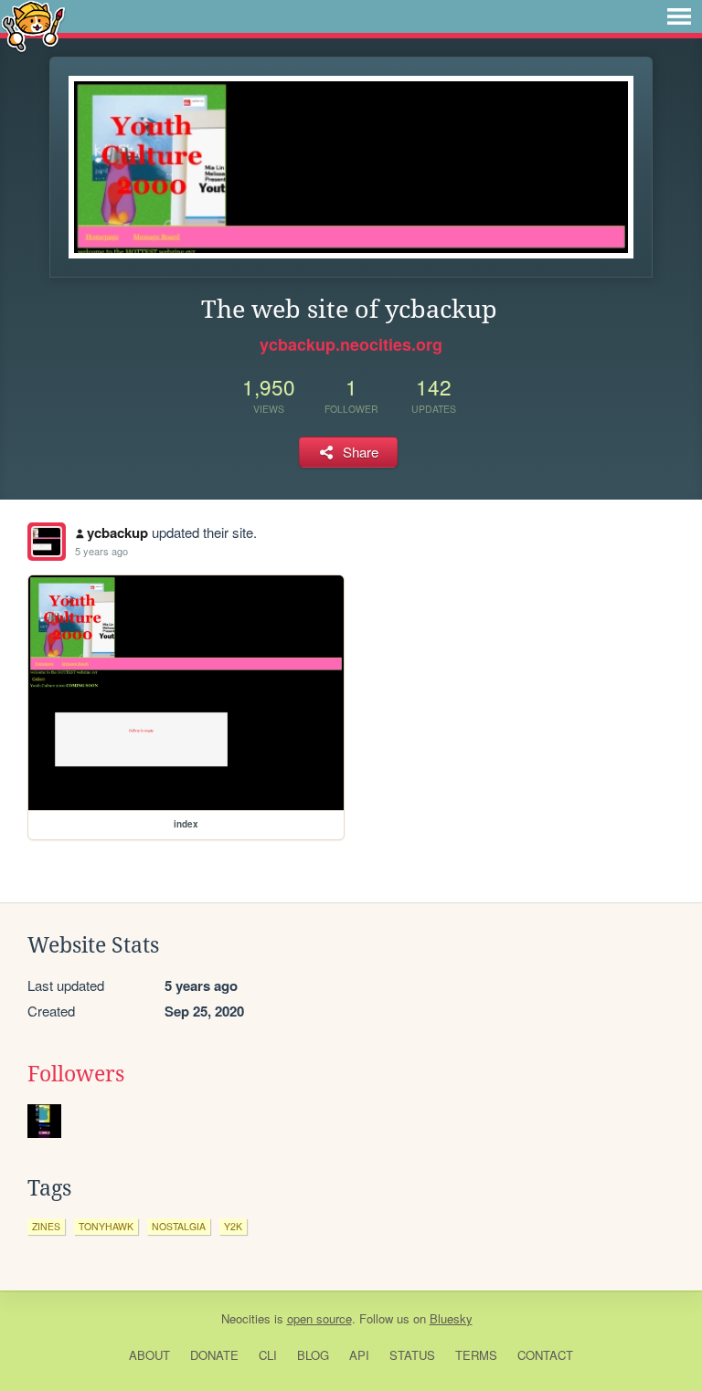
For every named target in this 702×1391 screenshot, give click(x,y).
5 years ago (101, 550)
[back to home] (33, 25)
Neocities (246, 1318)
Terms (476, 1355)
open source (319, 1318)
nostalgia (179, 1226)
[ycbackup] (46, 541)
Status (412, 1355)
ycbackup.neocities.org (351, 344)
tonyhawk (106, 1226)
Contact (545, 1355)
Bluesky (451, 1318)
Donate (214, 1355)
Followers (75, 1074)
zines (46, 1226)
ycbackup (117, 532)
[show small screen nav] (679, 16)
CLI (268, 1355)
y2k (233, 1226)
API (359, 1355)
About (149, 1355)
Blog (313, 1355)
